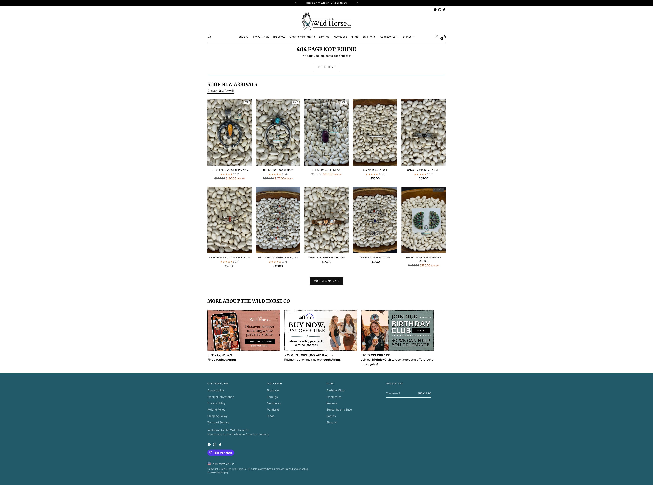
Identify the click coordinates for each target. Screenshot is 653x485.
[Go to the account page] (436, 36)
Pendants (273, 409)
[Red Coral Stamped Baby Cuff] (278, 220)
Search (331, 416)
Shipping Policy (217, 416)
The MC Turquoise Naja (278, 169)
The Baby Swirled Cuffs (375, 257)
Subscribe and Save (339, 409)
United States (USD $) (223, 463)
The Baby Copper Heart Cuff (326, 257)
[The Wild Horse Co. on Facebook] (435, 9)
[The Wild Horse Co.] (326, 21)
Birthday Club (335, 390)
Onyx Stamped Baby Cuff (423, 169)
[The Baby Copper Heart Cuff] (326, 220)
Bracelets (273, 390)
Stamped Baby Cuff (375, 169)
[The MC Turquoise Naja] (278, 132)
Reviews (331, 403)
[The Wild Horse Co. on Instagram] (439, 9)
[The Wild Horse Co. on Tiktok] (444, 9)
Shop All (331, 422)
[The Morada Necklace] (326, 132)
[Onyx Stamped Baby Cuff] (423, 132)
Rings (270, 416)
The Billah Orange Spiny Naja (229, 169)
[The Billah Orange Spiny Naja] (229, 132)
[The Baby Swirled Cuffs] (375, 220)
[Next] (357, 3)
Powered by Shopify (217, 472)
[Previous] (295, 3)
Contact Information (220, 397)
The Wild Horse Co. (237, 468)
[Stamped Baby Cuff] (375, 132)
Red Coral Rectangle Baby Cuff (229, 257)
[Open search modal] (209, 36)
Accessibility (215, 390)
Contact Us (333, 397)
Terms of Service (218, 422)
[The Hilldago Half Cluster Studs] (423, 220)
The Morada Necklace (326, 169)
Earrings (272, 397)
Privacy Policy (216, 403)
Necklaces (274, 403)
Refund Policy (216, 409)
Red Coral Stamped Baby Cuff (278, 257)
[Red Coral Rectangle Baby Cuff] (229, 220)
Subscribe (424, 393)
